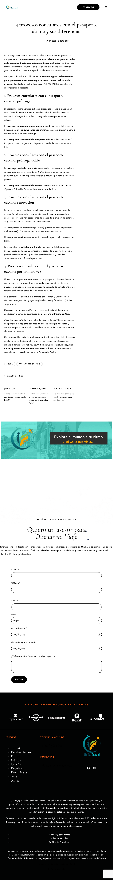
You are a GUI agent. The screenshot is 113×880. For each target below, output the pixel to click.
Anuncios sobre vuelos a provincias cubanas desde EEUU (15, 396)
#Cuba (9, 364)
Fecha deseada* (19, 628)
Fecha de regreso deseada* (24, 642)
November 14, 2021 (62, 388)
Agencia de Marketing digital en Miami (56, 864)
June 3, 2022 (9, 388)
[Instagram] (94, 768)
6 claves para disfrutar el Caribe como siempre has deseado (64, 396)
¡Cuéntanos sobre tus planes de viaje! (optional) (33, 656)
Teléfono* (15, 583)
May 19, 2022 (50, 41)
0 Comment (63, 41)
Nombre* (15, 569)
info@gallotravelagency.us (56, 767)
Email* (14, 600)
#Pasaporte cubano (29, 364)
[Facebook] (88, 768)
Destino (14, 614)
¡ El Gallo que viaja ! (56, 869)
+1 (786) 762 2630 (51, 746)
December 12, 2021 (37, 388)
